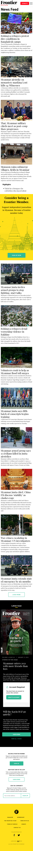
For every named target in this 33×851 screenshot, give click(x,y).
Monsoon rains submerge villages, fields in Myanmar (15, 168)
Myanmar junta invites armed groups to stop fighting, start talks (13, 289)
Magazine (10, 817)
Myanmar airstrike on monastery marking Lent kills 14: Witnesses (14, 82)
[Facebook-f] (14, 835)
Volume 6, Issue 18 (8, 657)
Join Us (16, 763)
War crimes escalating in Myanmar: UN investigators (15, 539)
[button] (18, 841)
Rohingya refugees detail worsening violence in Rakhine (14, 331)
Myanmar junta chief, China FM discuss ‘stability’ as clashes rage (16, 495)
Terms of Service (12, 824)
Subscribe (16, 779)
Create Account (14, 697)
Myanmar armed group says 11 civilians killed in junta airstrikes (16, 453)
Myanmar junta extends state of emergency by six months (16, 580)
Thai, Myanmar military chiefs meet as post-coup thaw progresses (14, 126)
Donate (25, 3)
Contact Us (17, 827)
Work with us (25, 820)
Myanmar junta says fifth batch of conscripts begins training (15, 413)
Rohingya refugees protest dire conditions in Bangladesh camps (15, 38)
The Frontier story (10, 820)
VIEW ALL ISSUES (16, 739)
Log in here (21, 705)
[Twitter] (19, 835)
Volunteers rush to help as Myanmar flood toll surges (15, 372)
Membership (20, 817)
